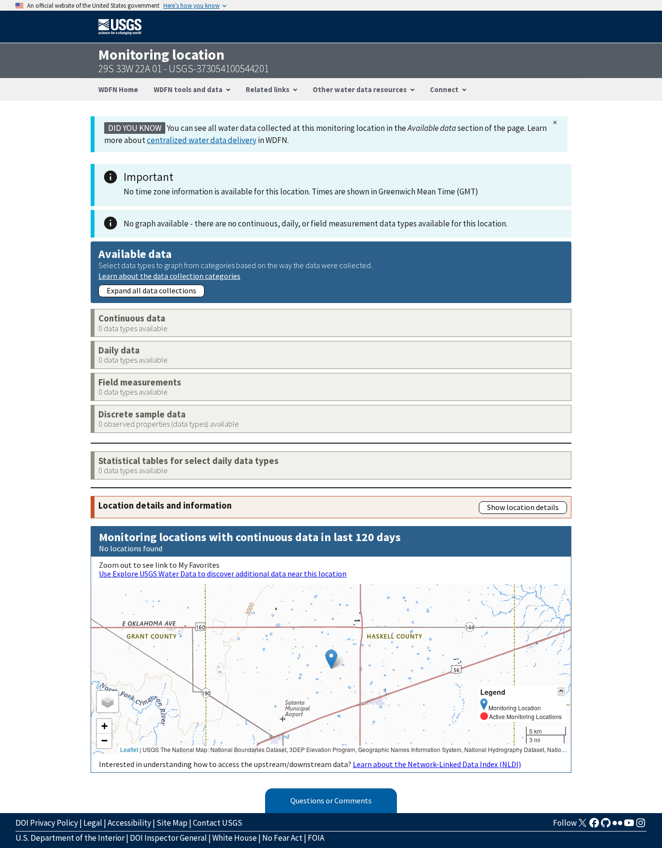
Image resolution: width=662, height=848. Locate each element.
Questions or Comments (331, 800)
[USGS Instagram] (640, 825)
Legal (92, 822)
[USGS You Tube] (629, 825)
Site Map (172, 822)
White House (234, 837)
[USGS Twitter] (582, 825)
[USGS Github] (606, 825)
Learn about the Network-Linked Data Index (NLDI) (437, 764)
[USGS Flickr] (617, 825)
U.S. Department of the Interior (70, 837)
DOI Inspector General (168, 837)
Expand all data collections (151, 290)
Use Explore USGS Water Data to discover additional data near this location (223, 573)
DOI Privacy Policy (47, 822)
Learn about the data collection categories (169, 275)
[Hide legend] (561, 691)
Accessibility (129, 822)
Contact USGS (217, 822)
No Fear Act (282, 837)
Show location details (523, 507)
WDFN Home (118, 89)
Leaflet (129, 749)
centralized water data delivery (201, 140)
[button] (331, 659)
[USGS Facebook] (594, 825)
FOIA (316, 837)
